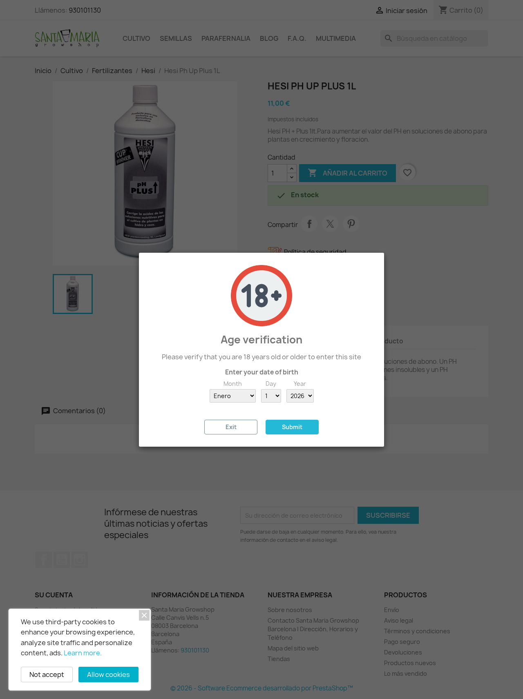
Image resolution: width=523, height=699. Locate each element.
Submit (292, 427)
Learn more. (83, 652)
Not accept (46, 674)
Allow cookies (108, 674)
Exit (231, 427)
